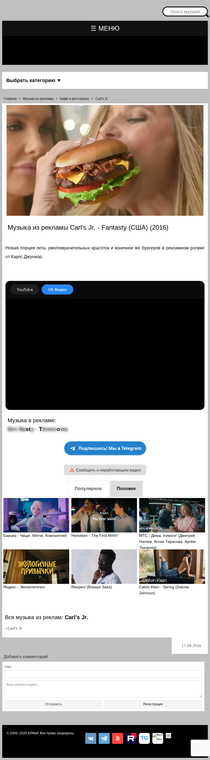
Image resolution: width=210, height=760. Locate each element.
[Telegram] (104, 738)
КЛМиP (33, 733)
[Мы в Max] (157, 738)
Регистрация (153, 704)
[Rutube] (131, 738)
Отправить (53, 704)
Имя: (8, 667)
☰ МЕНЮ (105, 28)
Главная (10, 99)
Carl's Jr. (101, 99)
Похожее (126, 488)
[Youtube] (117, 738)
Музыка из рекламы (38, 99)
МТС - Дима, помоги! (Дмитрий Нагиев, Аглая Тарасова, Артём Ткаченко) (167, 541)
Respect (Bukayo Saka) (91, 587)
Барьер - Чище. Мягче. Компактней (35, 535)
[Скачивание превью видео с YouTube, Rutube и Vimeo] (144, 738)
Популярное (88, 488)
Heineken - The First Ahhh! (94, 535)
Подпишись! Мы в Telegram (110, 448)
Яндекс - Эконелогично (24, 587)
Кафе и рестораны (74, 99)
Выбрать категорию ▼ (34, 80)
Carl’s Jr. (15, 628)
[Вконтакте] (90, 738)
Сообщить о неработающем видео (108, 470)
